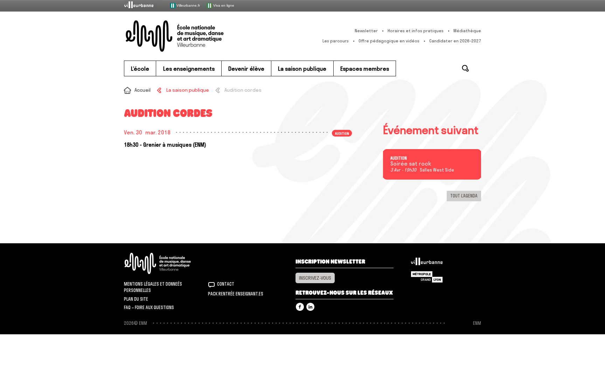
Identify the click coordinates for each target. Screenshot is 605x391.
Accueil (142, 90)
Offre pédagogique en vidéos (389, 40)
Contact (225, 284)
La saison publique (187, 90)
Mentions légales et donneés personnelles (153, 287)
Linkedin (310, 306)
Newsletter (366, 30)
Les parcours (335, 40)
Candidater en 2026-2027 (455, 40)
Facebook (299, 306)
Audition (398, 158)
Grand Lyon (427, 276)
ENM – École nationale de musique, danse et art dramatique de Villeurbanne (188, 36)
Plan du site (136, 299)
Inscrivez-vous (315, 278)
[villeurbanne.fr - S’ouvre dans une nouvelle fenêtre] (143, 5)
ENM (167, 263)
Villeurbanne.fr (187, 5)
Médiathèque (467, 30)
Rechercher (465, 68)
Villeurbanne (427, 263)
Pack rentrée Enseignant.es (235, 293)
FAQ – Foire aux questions (149, 307)
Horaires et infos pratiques (416, 30)
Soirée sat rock (410, 164)
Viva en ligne (223, 5)
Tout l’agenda (464, 195)
